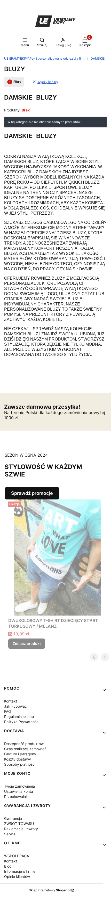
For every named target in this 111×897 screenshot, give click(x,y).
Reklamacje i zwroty (21, 829)
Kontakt (10, 701)
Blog (8, 866)
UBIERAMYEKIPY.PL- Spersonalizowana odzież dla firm (44, 58)
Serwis (9, 834)
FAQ (7, 711)
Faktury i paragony (20, 754)
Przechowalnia (16, 796)
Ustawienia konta (18, 791)
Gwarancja (13, 818)
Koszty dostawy (17, 759)
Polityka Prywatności (21, 722)
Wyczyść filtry (47, 82)
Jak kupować (15, 706)
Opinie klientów (17, 876)
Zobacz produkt (27, 643)
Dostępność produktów (24, 743)
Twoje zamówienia (19, 786)
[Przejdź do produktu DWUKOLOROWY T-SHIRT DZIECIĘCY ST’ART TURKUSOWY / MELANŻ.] (57, 557)
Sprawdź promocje (32, 493)
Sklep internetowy (49, 890)
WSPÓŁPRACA (16, 856)
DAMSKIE (98, 58)
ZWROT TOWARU (19, 823)
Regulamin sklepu (19, 716)
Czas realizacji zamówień (25, 749)
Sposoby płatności (19, 764)
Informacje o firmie (19, 871)
